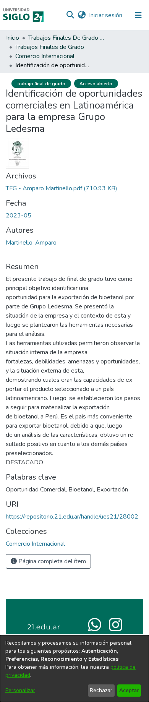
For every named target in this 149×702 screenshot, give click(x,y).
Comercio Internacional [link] (44, 56)
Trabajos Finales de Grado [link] (49, 47)
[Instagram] (115, 624)
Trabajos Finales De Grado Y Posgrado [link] (66, 38)
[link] (61, 188)
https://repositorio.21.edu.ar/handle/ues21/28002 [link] (72, 516)
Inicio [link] (12, 38)
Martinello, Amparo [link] (31, 242)
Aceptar (129, 690)
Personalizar (20, 690)
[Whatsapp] (94, 624)
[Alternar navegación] (138, 15)
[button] (70, 15)
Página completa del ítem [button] (51, 561)
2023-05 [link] (18, 215)
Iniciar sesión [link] (106, 15)
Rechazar (101, 690)
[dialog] (74, 668)
